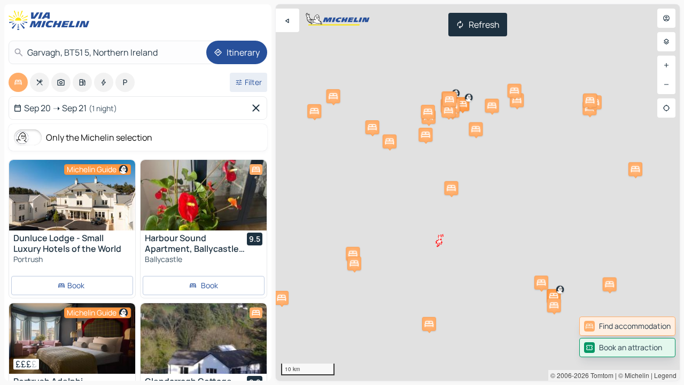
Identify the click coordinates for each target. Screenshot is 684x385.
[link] (627, 326)
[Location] (666, 108)
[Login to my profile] (666, 18)
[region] (478, 192)
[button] (462, 104)
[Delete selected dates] (258, 108)
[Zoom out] (666, 84)
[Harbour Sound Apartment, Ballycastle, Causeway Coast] (204, 195)
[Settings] (666, 41)
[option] (18, 82)
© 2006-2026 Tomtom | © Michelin (599, 375)
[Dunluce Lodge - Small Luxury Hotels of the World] (72, 195)
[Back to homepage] (51, 20)
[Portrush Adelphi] (72, 338)
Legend (665, 375)
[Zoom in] (666, 65)
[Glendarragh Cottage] (204, 338)
